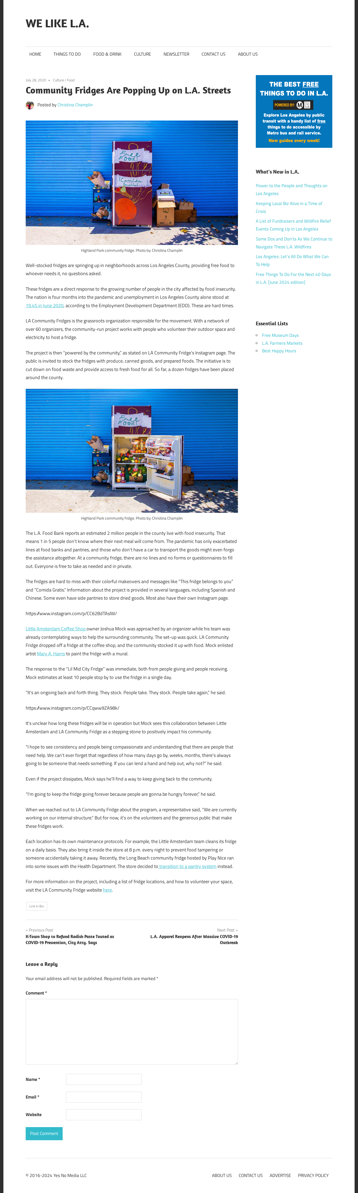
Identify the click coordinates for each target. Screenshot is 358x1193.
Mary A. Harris (51, 653)
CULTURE (142, 54)
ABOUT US (248, 54)
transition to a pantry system (187, 866)
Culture (58, 80)
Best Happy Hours (279, 350)
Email (32, 1096)
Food (70, 80)
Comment (36, 993)
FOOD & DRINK (107, 54)
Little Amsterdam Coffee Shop (56, 628)
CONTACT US (213, 54)
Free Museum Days (280, 335)
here (107, 889)
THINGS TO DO (67, 54)
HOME (35, 54)
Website (34, 1114)
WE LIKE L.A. (57, 23)
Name (33, 1079)
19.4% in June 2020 (44, 305)
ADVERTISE (280, 1175)
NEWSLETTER (176, 54)
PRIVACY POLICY (313, 1175)
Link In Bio (36, 906)
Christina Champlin (75, 104)
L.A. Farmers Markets (282, 343)
